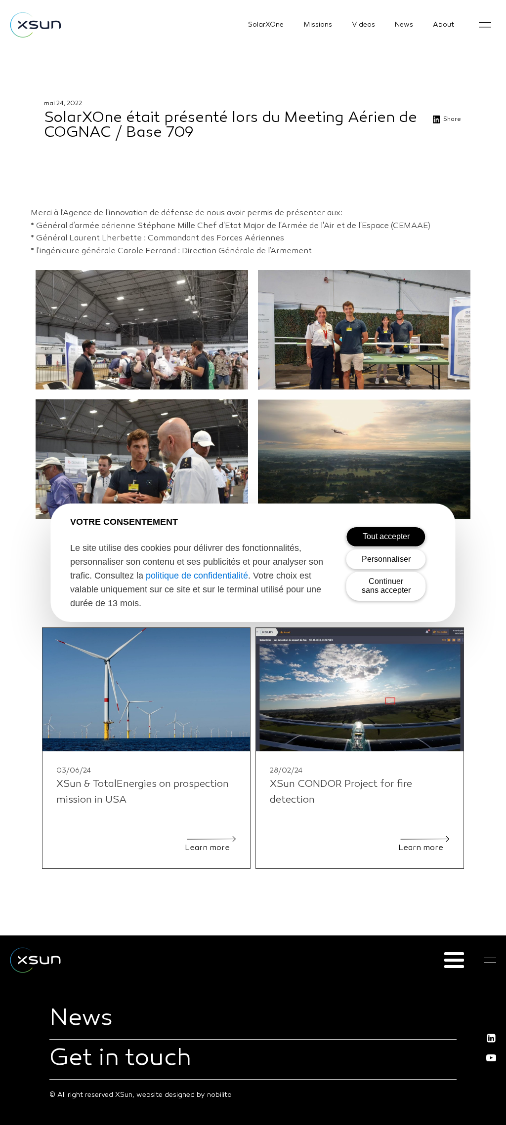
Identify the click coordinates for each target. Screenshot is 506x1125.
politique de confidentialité (197, 576)
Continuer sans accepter (386, 585)
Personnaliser (386, 559)
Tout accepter (386, 536)
